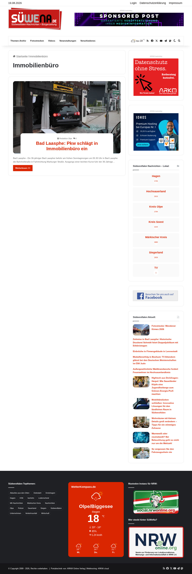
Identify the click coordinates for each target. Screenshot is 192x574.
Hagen (12, 498)
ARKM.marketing (126, 11)
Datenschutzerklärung (153, 2)
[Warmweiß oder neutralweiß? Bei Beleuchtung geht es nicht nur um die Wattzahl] (141, 437)
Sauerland (32, 508)
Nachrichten (50, 503)
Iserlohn (31, 498)
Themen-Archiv (18, 41)
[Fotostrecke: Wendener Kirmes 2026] (141, 329)
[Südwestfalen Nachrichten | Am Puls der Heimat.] (35, 18)
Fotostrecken (37, 41)
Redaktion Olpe (65, 138)
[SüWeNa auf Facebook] (155, 300)
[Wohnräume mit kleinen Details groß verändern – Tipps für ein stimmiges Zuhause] (141, 422)
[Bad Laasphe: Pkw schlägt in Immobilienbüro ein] (67, 117)
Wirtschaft (45, 513)
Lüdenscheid (43, 498)
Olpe (12, 508)
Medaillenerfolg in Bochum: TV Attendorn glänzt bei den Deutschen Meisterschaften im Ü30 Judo (154, 360)
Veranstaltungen (67, 41)
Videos (51, 41)
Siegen (43, 508)
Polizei (21, 508)
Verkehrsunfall (31, 513)
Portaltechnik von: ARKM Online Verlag (68, 568)
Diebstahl (37, 493)
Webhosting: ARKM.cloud (98, 568)
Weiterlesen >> (22, 168)
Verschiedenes (87, 41)
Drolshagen (50, 493)
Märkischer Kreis (34, 503)
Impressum (175, 2)
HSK (21, 498)
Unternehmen (15, 513)
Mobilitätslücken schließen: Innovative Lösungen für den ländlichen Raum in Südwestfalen (163, 406)
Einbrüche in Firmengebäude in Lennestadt (155, 351)
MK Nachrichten (16, 503)
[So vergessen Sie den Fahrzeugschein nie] (141, 453)
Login (133, 2)
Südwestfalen (56, 508)
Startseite (21, 56)
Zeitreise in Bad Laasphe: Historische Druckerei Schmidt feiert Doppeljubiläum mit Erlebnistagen (155, 342)
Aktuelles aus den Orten (19, 493)
